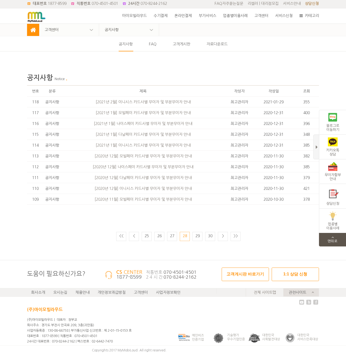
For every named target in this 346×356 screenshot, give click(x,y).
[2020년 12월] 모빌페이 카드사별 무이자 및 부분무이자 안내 (143, 156)
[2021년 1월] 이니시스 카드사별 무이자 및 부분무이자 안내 (143, 145)
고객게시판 (181, 44)
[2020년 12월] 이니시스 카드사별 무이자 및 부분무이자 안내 (143, 188)
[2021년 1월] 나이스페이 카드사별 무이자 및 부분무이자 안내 (143, 124)
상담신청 (312, 3)
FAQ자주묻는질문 (229, 3)
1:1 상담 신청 (295, 274)
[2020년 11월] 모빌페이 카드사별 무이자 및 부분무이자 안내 (143, 199)
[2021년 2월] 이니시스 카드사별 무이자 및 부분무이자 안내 (143, 102)
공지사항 (126, 44)
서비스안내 (292, 3)
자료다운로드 (217, 44)
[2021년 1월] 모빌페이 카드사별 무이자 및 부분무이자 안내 (143, 113)
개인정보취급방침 (112, 292)
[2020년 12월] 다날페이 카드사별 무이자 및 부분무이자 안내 (143, 178)
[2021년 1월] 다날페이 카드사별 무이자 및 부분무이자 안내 (143, 134)
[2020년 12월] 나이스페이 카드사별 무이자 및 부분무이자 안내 (143, 167)
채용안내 (82, 292)
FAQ (153, 44)
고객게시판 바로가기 (245, 274)
